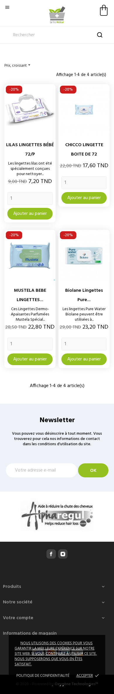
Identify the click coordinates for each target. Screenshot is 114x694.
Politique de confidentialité (42, 676)
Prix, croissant (18, 65)
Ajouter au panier (30, 213)
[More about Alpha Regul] (57, 515)
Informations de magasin (30, 633)
